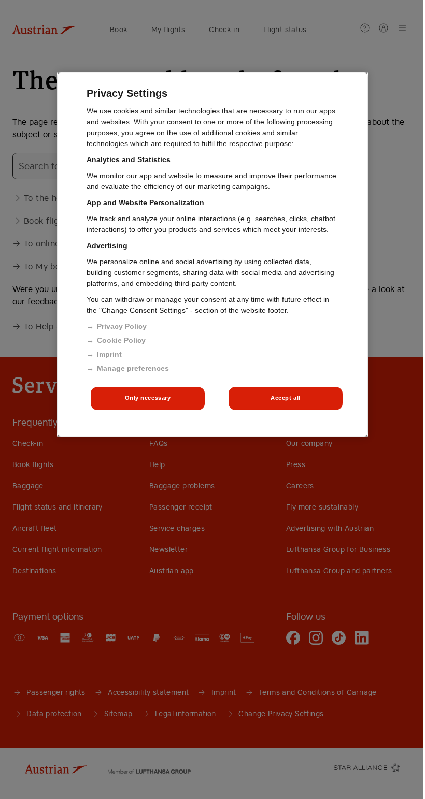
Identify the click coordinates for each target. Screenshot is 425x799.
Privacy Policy (122, 327)
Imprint (109, 355)
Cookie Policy (121, 341)
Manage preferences (133, 369)
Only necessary (148, 398)
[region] (212, 254)
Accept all (286, 398)
